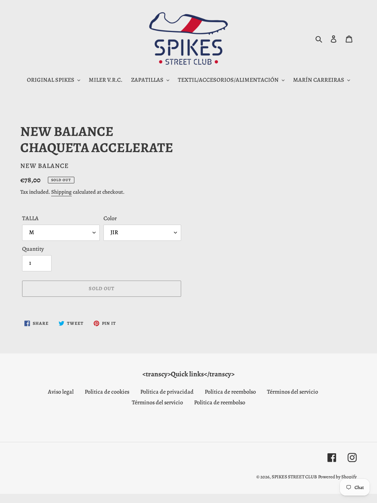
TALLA (30, 218)
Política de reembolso (230, 392)
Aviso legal (61, 392)
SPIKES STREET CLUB (294, 477)
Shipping (61, 192)
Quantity (33, 249)
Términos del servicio (292, 392)
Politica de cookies (107, 392)
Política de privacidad (167, 392)
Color (110, 218)
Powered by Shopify (337, 477)
